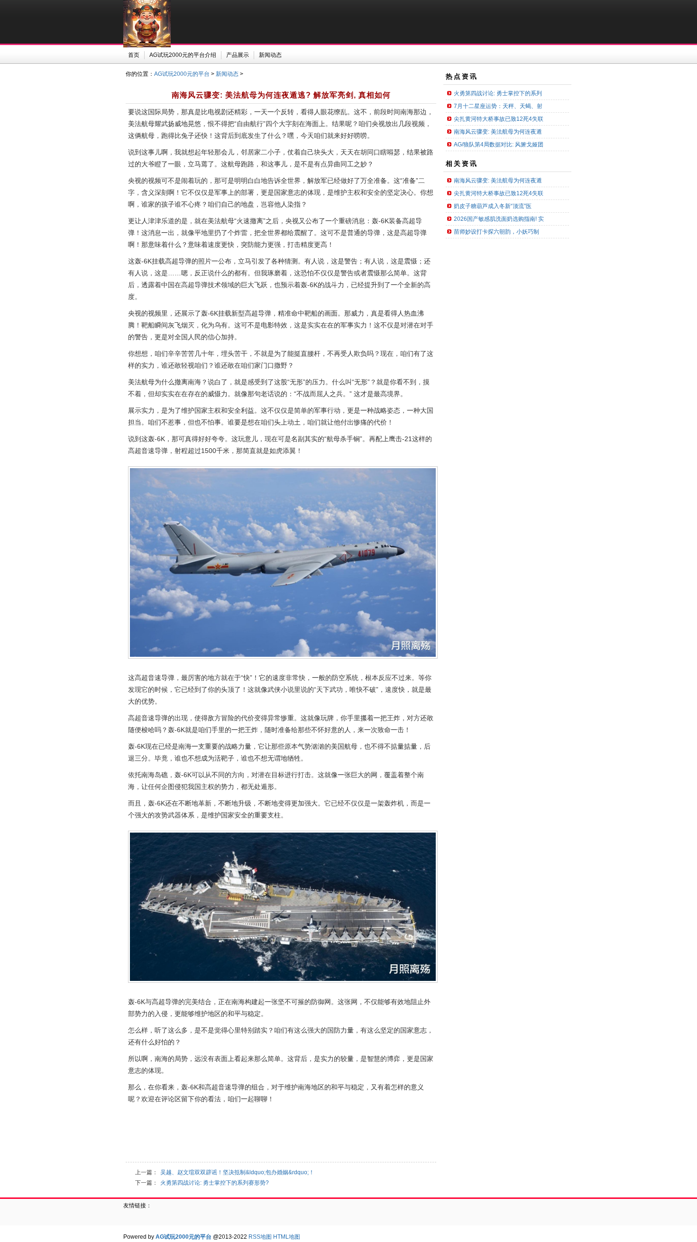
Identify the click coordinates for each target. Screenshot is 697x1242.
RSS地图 (260, 1236)
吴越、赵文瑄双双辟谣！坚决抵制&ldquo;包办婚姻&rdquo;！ (237, 1172)
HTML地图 (286, 1236)
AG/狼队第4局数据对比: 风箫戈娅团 (498, 144)
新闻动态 (227, 74)
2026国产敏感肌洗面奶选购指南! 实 (499, 219)
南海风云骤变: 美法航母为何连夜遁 (498, 131)
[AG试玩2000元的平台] (147, 45)
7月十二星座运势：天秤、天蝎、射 (498, 106)
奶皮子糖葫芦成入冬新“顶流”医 (493, 206)
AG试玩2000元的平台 (182, 74)
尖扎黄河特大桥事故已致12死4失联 (498, 119)
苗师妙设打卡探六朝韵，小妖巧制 (496, 231)
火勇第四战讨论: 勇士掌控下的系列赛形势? (214, 1182)
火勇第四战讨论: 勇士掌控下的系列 (498, 93)
